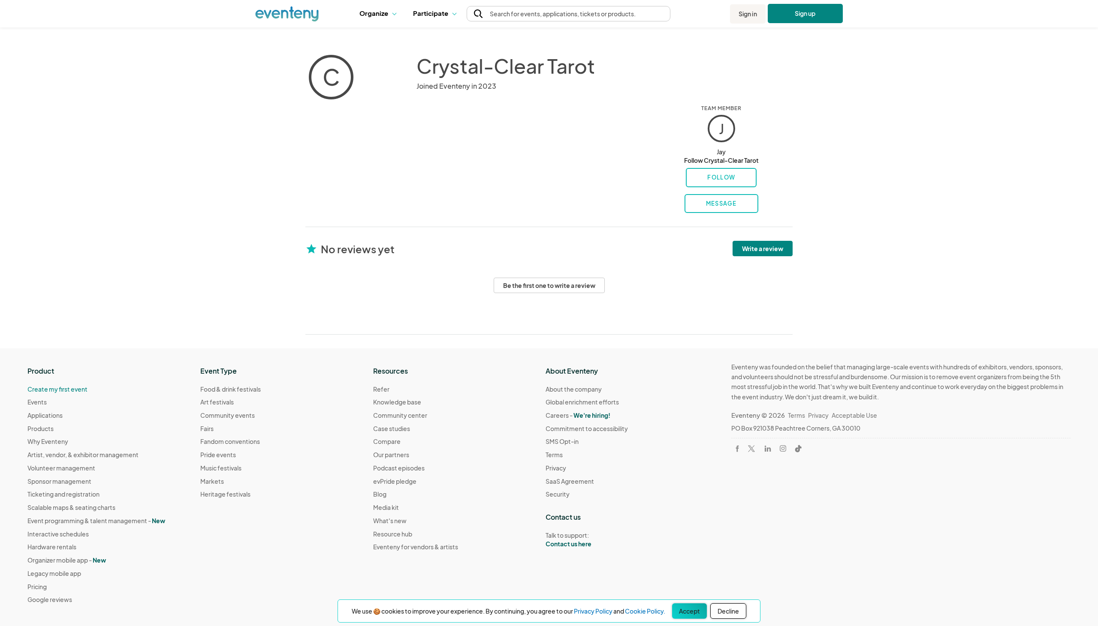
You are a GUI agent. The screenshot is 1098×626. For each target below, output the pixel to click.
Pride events (218, 454)
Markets (212, 481)
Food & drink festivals (230, 389)
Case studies (391, 428)
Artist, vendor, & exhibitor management (83, 454)
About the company (574, 389)
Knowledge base (397, 402)
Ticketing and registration (63, 494)
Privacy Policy (593, 611)
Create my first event (57, 389)
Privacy (556, 468)
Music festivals (220, 468)
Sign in (748, 14)
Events (37, 402)
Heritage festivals (225, 494)
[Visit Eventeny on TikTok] (798, 449)
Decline (728, 611)
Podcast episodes (399, 468)
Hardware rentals (51, 547)
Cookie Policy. (645, 611)
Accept (689, 611)
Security (558, 494)
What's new (390, 520)
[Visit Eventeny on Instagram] (783, 448)
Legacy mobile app (54, 573)
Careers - (578, 415)
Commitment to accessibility (587, 428)
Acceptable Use (854, 415)
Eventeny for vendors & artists (415, 547)
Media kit (386, 507)
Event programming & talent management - (96, 520)
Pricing (37, 586)
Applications (45, 415)
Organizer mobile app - (66, 560)
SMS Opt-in (562, 441)
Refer (381, 389)
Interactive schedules (58, 534)
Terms (554, 454)
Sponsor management (59, 481)
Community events (227, 415)
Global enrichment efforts (582, 402)
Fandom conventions (230, 441)
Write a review (762, 248)
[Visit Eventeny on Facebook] (737, 449)
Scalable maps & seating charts (71, 507)
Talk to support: (568, 539)
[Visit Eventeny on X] (751, 448)
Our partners (391, 454)
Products (40, 428)
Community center (400, 415)
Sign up (805, 13)
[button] (380, 13)
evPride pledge (394, 481)
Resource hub (392, 534)
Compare (387, 441)
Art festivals (217, 402)
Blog (379, 494)
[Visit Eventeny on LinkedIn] (768, 449)
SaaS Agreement (570, 481)
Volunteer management (61, 468)
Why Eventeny (47, 441)
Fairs (207, 428)
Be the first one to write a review (549, 285)
